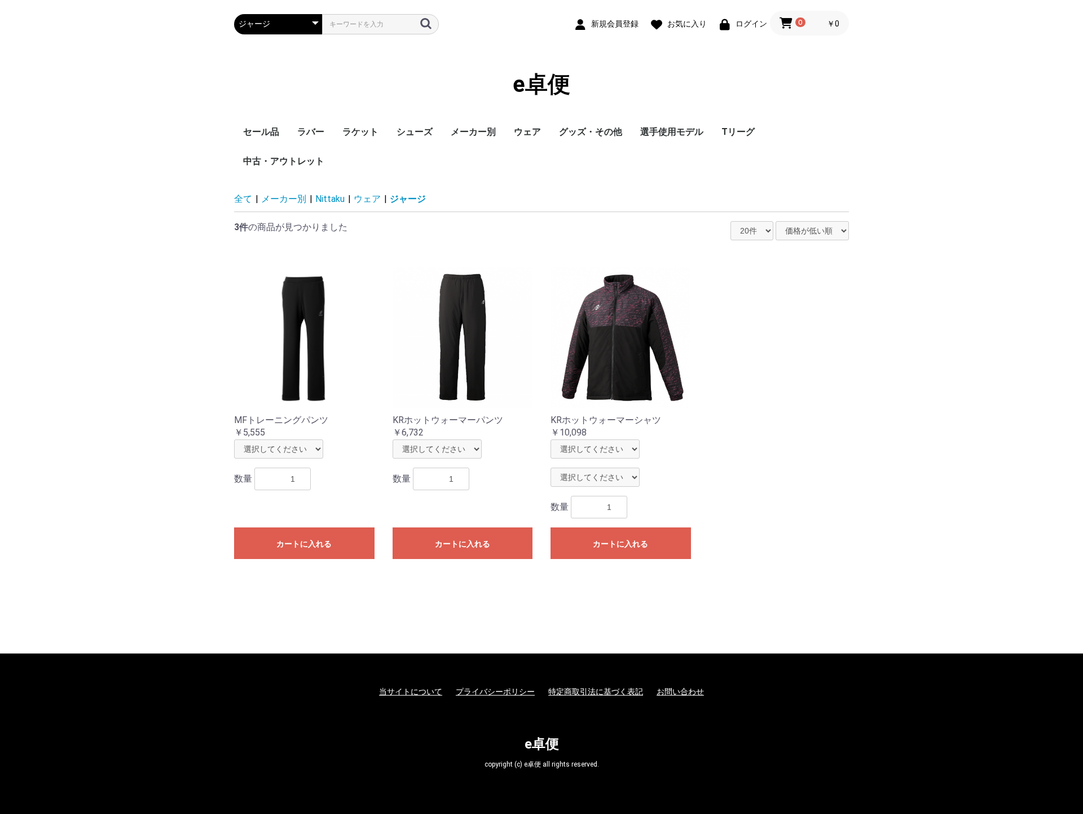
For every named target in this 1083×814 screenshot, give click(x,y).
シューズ (415, 131)
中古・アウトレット (283, 161)
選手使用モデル (671, 131)
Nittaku (330, 198)
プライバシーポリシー (495, 691)
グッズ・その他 (590, 131)
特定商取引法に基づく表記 (595, 691)
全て (243, 198)
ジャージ (408, 198)
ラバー (310, 131)
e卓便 (541, 84)
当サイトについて (410, 691)
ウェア (527, 131)
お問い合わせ (680, 691)
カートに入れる (304, 543)
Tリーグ (738, 131)
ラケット (360, 131)
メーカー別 (473, 131)
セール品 (261, 131)
